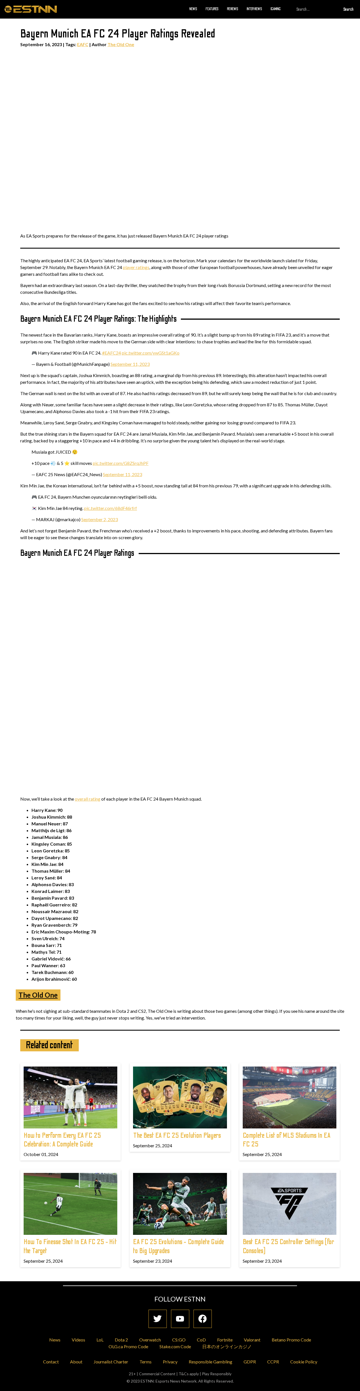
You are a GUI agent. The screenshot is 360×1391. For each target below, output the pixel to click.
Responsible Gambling (210, 1361)
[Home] (30, 9)
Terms (146, 1361)
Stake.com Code (175, 1346)
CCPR (273, 1361)
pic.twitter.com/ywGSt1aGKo (150, 352)
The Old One (120, 44)
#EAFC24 (111, 352)
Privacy (170, 1361)
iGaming (276, 9)
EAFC (82, 44)
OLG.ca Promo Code (128, 1346)
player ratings (136, 267)
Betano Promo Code (291, 1339)
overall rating (87, 798)
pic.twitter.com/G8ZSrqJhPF (120, 463)
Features (212, 9)
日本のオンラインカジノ (227, 1346)
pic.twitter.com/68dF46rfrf (110, 508)
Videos (78, 1339)
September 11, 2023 (130, 364)
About (76, 1361)
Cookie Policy (303, 1361)
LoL (100, 1339)
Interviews (254, 9)
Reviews (232, 9)
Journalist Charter (111, 1361)
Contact (51, 1361)
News (193, 9)
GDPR (250, 1361)
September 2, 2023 (99, 519)
